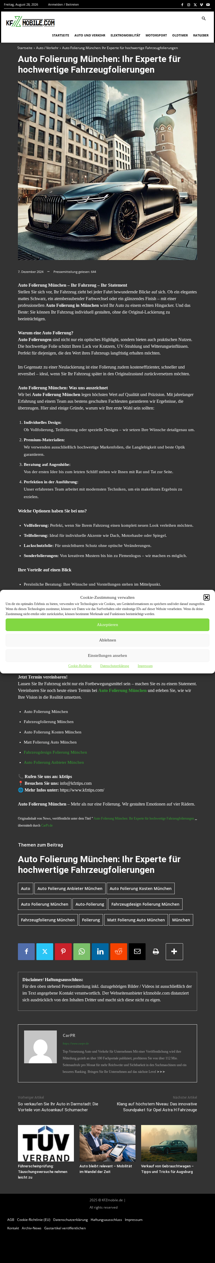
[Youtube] (208, 4)
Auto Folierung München (44, 904)
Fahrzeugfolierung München (48, 919)
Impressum (145, 666)
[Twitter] (195, 4)
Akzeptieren (107, 624)
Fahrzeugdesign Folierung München (55, 752)
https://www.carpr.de (76, 1043)
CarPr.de (47, 825)
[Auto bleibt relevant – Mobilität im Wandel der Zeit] (107, 1143)
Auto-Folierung (90, 904)
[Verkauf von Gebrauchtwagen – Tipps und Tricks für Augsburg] (169, 1143)
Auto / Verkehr (47, 47)
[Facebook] (182, 4)
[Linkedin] (100, 951)
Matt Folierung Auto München (136, 919)
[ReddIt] (118, 951)
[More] (174, 951)
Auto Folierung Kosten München (141, 888)
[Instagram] (189, 4)
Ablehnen (107, 640)
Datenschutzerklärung (114, 666)
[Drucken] (155, 951)
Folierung (91, 919)
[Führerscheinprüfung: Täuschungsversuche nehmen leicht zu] (46, 1143)
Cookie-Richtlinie (80, 666)
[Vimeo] (201, 4)
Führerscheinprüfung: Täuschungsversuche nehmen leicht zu (42, 1171)
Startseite (24, 47)
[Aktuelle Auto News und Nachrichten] (30, 21)
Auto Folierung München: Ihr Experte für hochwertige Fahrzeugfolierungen (144, 818)
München (181, 919)
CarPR (69, 1035)
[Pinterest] (63, 951)
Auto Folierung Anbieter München (54, 762)
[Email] (137, 951)
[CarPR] (40, 1053)
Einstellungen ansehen (107, 655)
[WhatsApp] (81, 951)
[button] (206, 597)
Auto (25, 888)
